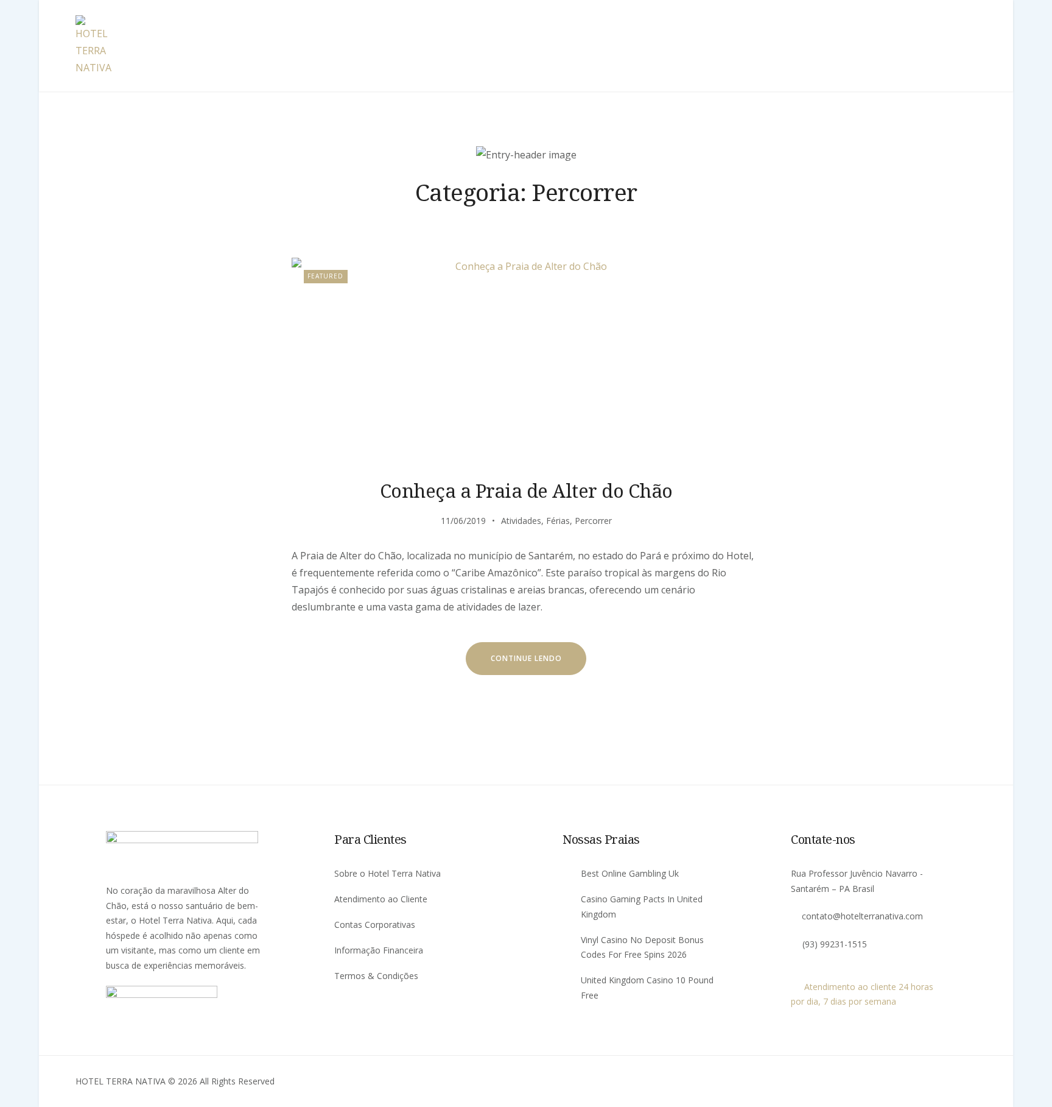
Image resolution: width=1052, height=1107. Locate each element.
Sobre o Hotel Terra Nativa (387, 873)
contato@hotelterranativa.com (862, 916)
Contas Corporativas (374, 924)
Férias (558, 520)
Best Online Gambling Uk (630, 873)
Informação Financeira (378, 950)
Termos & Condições (376, 975)
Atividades (521, 520)
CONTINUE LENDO (526, 658)
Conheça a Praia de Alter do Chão (526, 490)
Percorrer (593, 520)
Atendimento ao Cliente (380, 899)
